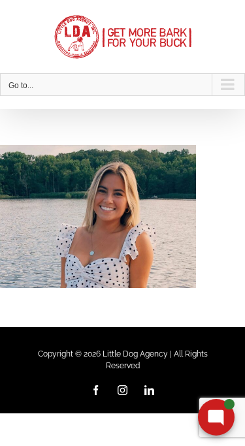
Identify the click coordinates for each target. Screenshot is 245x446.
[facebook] (96, 390)
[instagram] (122, 390)
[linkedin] (149, 390)
